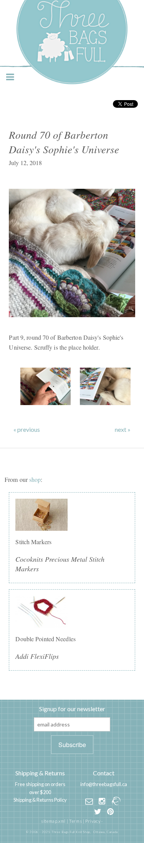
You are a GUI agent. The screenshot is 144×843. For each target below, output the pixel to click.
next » (123, 429)
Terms (75, 821)
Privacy (92, 821)
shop (35, 479)
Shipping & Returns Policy (40, 800)
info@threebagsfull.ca (103, 784)
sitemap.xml (53, 821)
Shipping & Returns (40, 773)
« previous (26, 429)
